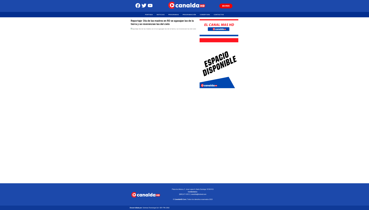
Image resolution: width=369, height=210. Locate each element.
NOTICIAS (161, 14)
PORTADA (149, 14)
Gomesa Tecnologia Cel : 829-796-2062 (156, 208)
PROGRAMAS (173, 14)
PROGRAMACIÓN (189, 14)
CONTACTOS (219, 14)
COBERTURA (205, 14)
